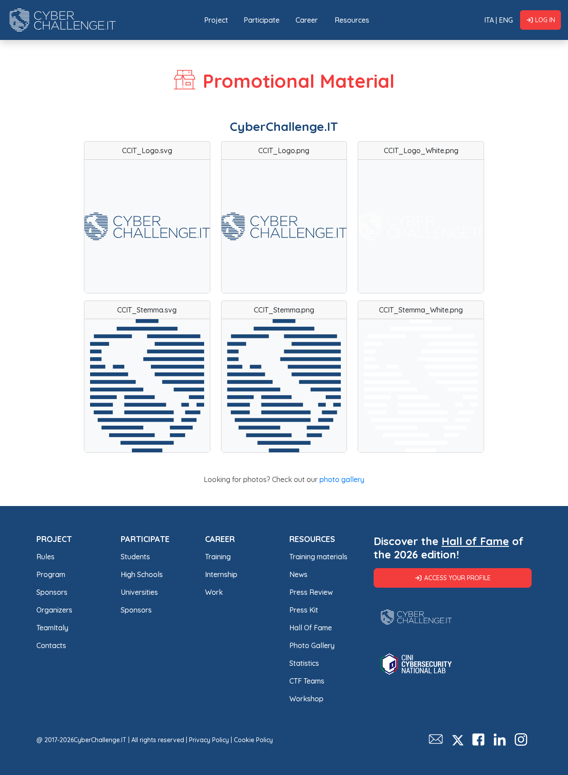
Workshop (306, 698)
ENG (506, 20)
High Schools (142, 574)
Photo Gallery (312, 645)
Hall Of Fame (310, 627)
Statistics (304, 663)
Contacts (51, 645)
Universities (139, 592)
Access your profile (457, 578)
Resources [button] (352, 20)
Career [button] (307, 20)
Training (218, 556)
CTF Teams (306, 680)
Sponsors (51, 592)
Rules (45, 556)
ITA (489, 20)
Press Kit (303, 609)
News (298, 574)
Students (135, 556)
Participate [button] (262, 20)
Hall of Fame (475, 541)
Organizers (54, 609)
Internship (221, 574)
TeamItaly (52, 627)
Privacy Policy (209, 740)
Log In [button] (545, 20)
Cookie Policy (253, 740)
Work (214, 592)
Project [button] (216, 20)
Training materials (318, 556)
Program (50, 574)
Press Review (311, 592)
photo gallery (342, 479)
